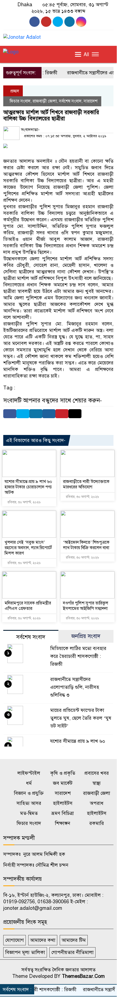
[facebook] (34, 22)
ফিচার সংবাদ (20, 101)
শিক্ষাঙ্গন (62, 823)
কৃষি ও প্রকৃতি (62, 773)
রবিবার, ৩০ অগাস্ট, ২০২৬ (23, 502)
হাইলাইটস (62, 803)
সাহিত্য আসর (29, 803)
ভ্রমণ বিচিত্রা (62, 813)
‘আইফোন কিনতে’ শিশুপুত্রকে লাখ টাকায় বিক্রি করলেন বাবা (86, 545)
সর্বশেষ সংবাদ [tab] (30, 637)
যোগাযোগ (14, 940)
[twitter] (69, 22)
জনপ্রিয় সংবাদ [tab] (85, 636)
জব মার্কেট (62, 783)
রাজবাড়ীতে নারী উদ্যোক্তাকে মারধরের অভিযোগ (86, 484)
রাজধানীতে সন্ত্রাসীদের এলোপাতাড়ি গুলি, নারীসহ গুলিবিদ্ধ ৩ (74, 687)
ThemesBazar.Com (83, 976)
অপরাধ (96, 803)
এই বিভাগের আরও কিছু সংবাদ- (35, 440)
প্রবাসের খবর (96, 773)
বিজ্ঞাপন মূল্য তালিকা (25, 952)
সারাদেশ (90, 101)
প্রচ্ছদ (14, 91)
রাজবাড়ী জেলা (45, 101)
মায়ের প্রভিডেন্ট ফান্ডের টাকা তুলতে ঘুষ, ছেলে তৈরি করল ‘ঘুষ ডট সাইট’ (80, 718)
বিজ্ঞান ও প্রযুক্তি (29, 793)
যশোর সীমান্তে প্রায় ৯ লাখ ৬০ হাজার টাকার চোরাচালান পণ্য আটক (28, 487)
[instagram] (58, 22)
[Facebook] (9, 413)
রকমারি (96, 823)
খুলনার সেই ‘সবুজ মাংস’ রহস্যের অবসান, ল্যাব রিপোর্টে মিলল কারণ (28, 548)
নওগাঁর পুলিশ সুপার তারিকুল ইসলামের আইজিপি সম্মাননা (85, 605)
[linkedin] (81, 22)
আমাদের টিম (74, 940)
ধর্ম (29, 783)
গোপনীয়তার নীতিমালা (72, 952)
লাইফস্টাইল (28, 773)
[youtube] (46, 22)
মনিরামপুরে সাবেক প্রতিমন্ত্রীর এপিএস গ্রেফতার (28, 605)
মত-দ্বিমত (29, 813)
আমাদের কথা (42, 940)
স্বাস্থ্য (96, 783)
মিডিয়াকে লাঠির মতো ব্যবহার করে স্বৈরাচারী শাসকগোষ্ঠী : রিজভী (78, 656)
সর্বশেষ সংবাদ (70, 101)
